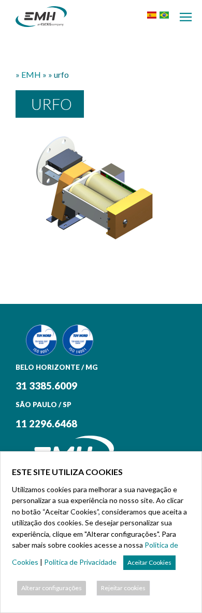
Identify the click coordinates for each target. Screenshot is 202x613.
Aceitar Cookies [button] (149, 562)
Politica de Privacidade (80, 562)
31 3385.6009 (46, 386)
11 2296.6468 (46, 423)
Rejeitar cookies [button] (123, 588)
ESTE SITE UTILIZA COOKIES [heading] (67, 472)
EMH (31, 74)
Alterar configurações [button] (51, 588)
